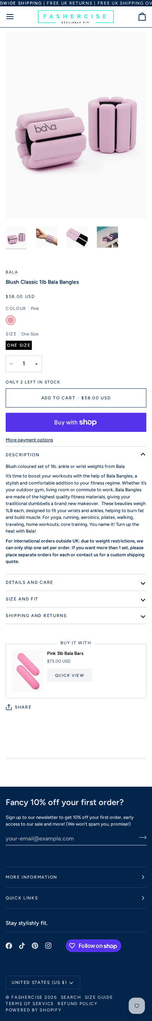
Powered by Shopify (33, 1010)
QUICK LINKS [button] (22, 898)
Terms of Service (30, 1003)
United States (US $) (39, 982)
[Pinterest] (35, 946)
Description (22, 454)
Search (71, 997)
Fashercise (27, 997)
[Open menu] (16, 16)
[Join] (140, 837)
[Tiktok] (22, 946)
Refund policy (78, 1003)
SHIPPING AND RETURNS (36, 615)
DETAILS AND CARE (29, 582)
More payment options (29, 439)
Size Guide (99, 997)
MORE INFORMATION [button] (31, 877)
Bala (12, 272)
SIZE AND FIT (22, 599)
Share (23, 707)
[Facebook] (9, 946)
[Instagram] (48, 946)
